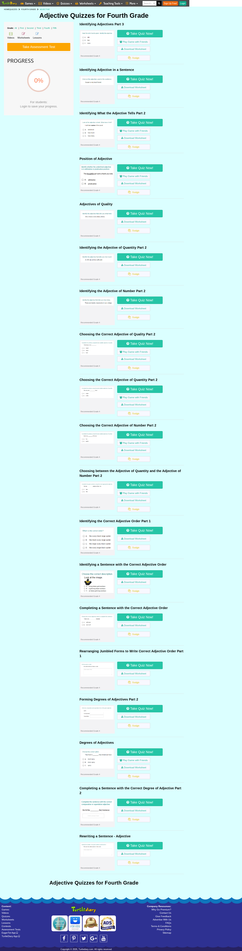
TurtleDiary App (10, 936)
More (132, 3)
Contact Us (165, 913)
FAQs (168, 923)
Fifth (55, 28)
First (22, 28)
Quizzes (65, 3)
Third (39, 28)
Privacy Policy (164, 929)
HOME (6, 9)
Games (29, 3)
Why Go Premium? (161, 909)
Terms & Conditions (161, 926)
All (16, 28)
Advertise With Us (162, 919)
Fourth (47, 28)
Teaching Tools (112, 3)
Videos (47, 3)
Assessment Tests (11, 929)
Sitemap (167, 932)
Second (30, 28)
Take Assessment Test (38, 47)
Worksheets (86, 3)
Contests (6, 926)
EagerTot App (9, 932)
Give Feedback (163, 916)
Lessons (6, 923)
